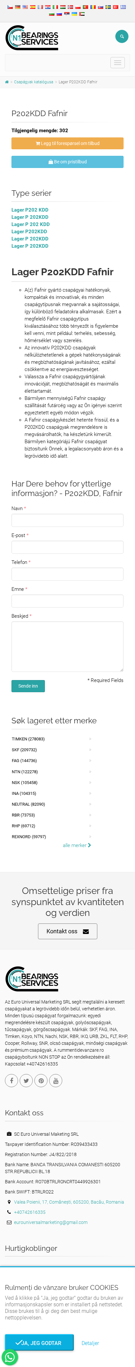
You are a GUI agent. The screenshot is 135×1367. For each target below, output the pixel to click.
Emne (17, 589)
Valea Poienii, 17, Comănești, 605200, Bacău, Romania (69, 1202)
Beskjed (19, 616)
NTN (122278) (25, 771)
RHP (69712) (23, 825)
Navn (17, 508)
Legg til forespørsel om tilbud (70, 143)
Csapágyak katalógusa (33, 82)
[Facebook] (11, 1080)
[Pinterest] (41, 1080)
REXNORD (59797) (29, 836)
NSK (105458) (25, 782)
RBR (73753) (23, 815)
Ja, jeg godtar (39, 1343)
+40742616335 (30, 1212)
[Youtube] (55, 1080)
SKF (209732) (24, 749)
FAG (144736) (24, 760)
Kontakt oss (62, 931)
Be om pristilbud (70, 161)
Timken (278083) (28, 738)
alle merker (75, 845)
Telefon (19, 562)
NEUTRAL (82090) (28, 804)
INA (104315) (24, 793)
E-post (18, 535)
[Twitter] (26, 1080)
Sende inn (28, 686)
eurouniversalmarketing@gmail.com (50, 1222)
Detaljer (90, 1343)
